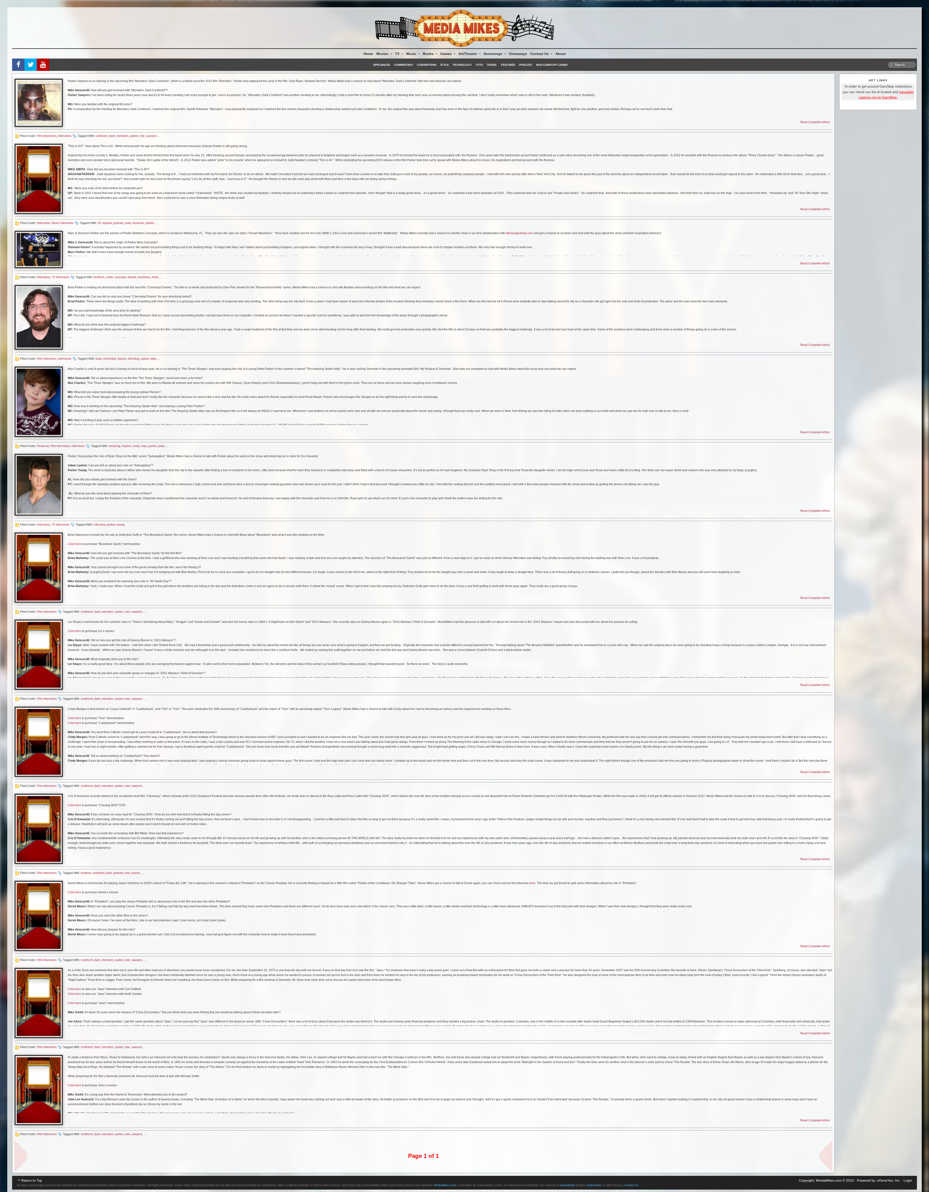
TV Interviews (60, 277)
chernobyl (109, 358)
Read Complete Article (815, 122)
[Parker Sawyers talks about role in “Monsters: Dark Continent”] (39, 103)
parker (134, 136)
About (560, 54)
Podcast (525, 64)
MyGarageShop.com (519, 233)
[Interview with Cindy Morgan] (39, 742)
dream (132, 277)
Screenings (493, 54)
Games (446, 54)
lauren (135, 873)
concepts (120, 277)
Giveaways (518, 54)
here (532, 883)
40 (99, 223)
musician (138, 223)
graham (118, 223)
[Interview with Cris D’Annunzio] (39, 829)
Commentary (403, 64)
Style (444, 64)
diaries (122, 358)
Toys (479, 64)
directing (133, 358)
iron (127, 873)
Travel (492, 64)
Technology (462, 64)
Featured (508, 64)
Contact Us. (631, 1185)
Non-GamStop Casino (552, 64)
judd (128, 223)
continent (102, 136)
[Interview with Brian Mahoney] (39, 567)
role (142, 136)
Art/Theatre (467, 54)
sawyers (151, 136)
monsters (122, 136)
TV (397, 54)
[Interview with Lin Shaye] (39, 654)
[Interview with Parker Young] (39, 484)
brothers (99, 277)
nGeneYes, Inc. (888, 1180)
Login (908, 1180)
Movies (382, 54)
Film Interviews (47, 136)
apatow (107, 223)
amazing (114, 446)
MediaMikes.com (829, 1180)
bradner (86, 873)
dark (112, 136)
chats (109, 277)
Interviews (64, 136)
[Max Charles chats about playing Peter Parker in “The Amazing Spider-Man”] (39, 401)
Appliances (381, 64)
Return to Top (31, 1180)
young (120, 524)
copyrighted (567, 1185)
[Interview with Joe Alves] (39, 1003)
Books (428, 54)
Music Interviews (63, 223)
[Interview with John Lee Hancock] (39, 1090)
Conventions (426, 64)
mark (155, 277)
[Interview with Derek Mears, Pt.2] (39, 916)
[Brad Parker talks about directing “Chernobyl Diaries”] (39, 317)
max (144, 446)
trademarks (594, 1185)
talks (153, 358)
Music (411, 54)
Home (368, 54)
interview (99, 524)
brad (99, 358)
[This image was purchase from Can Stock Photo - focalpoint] (39, 179)
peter (161, 446)
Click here (74, 544)
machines (144, 277)
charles (126, 446)
